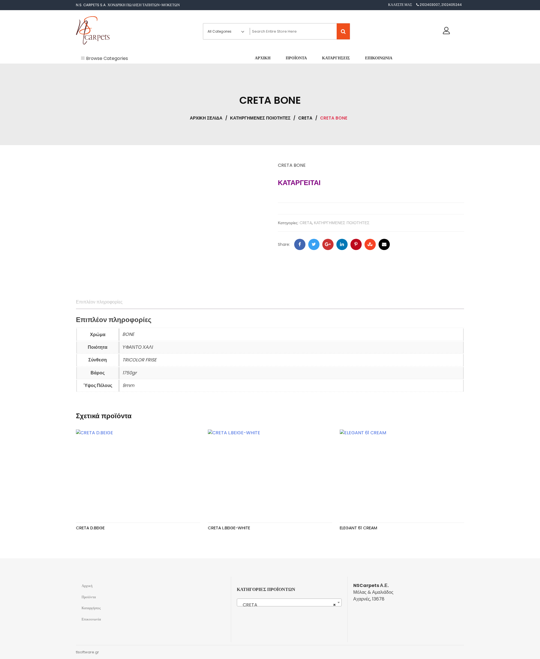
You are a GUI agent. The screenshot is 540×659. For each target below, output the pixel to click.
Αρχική (87, 585)
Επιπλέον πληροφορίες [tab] (99, 302)
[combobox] (289, 602)
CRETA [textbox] (287, 605)
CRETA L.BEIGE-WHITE (229, 528)
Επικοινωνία (91, 619)
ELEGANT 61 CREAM (358, 528)
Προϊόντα (89, 597)
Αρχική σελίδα (206, 118)
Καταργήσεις (91, 608)
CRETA (305, 118)
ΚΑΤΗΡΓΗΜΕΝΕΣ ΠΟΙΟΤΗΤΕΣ (260, 118)
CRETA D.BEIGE (90, 528)
